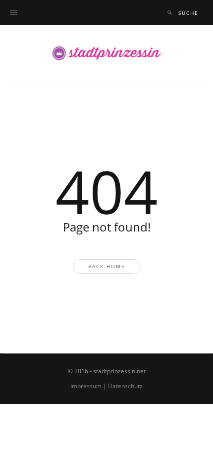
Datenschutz (125, 386)
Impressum (86, 386)
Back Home (106, 266)
